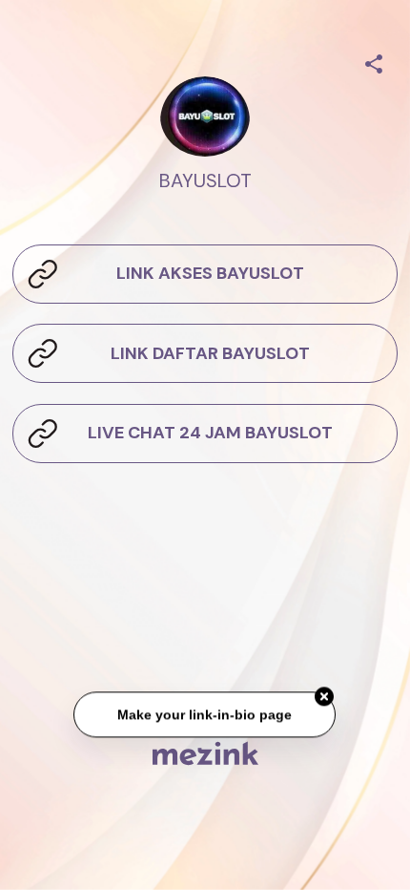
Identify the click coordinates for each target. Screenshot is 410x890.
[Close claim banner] (325, 698)
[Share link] (373, 61)
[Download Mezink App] (205, 753)
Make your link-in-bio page (205, 715)
